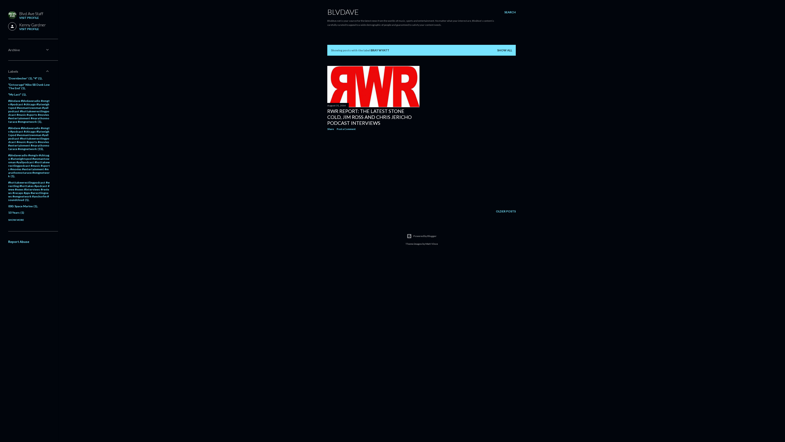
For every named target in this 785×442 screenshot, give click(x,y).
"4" (37, 78)
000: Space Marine (22, 206)
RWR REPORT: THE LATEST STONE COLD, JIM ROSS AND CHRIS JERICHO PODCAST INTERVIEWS (369, 117)
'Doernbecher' (19, 78)
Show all (504, 50)
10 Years (15, 212)
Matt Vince (431, 243)
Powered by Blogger (424, 236)
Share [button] (330, 129)
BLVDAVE (343, 11)
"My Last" (16, 94)
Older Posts (506, 211)
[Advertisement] (373, 169)
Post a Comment (346, 129)
